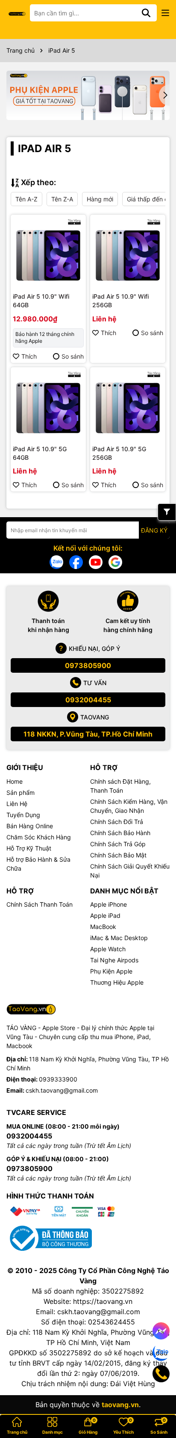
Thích (29, 356)
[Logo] (17, 13)
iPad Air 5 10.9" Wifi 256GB (120, 301)
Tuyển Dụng (23, 814)
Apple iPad (105, 915)
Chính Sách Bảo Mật (118, 855)
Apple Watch (108, 949)
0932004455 (88, 699)
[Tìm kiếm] (146, 12)
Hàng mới (100, 199)
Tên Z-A (62, 199)
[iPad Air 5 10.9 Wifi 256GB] (127, 252)
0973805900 (88, 665)
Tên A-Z (26, 199)
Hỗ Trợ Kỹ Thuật (28, 848)
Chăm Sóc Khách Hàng (38, 837)
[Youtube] (96, 561)
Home (14, 781)
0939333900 (58, 1079)
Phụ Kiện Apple (111, 971)
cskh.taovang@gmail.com (62, 1090)
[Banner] (88, 95)
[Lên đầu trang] (157, 1403)
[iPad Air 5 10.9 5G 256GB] (127, 404)
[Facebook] (76, 561)
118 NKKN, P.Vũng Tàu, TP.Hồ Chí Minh (88, 734)
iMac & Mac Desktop (119, 937)
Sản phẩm (20, 792)
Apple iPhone (108, 904)
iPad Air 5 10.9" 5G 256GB (119, 453)
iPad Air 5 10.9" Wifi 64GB (41, 301)
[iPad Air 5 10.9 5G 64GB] (48, 404)
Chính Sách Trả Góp (118, 844)
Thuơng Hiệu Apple (117, 982)
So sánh (73, 356)
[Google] (115, 561)
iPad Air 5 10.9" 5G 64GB (40, 453)
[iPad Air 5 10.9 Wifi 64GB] (48, 252)
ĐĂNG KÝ (154, 530)
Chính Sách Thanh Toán (39, 904)
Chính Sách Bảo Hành (120, 832)
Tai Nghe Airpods (114, 960)
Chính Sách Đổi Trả (116, 821)
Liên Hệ (16, 803)
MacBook (103, 926)
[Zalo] (56, 561)
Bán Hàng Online (29, 826)
